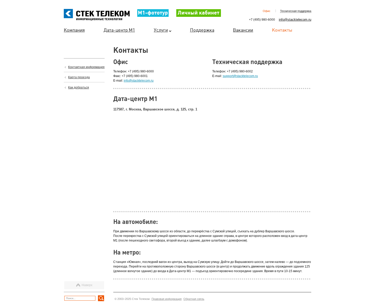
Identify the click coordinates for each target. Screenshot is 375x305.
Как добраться (78, 87)
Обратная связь (193, 298)
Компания (74, 30)
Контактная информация (86, 67)
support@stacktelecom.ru (240, 76)
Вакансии (243, 30)
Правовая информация (167, 298)
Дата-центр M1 (119, 30)
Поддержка (202, 30)
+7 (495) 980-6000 (262, 19)
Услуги (161, 30)
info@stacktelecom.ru (295, 19)
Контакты (282, 30)
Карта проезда (79, 77)
